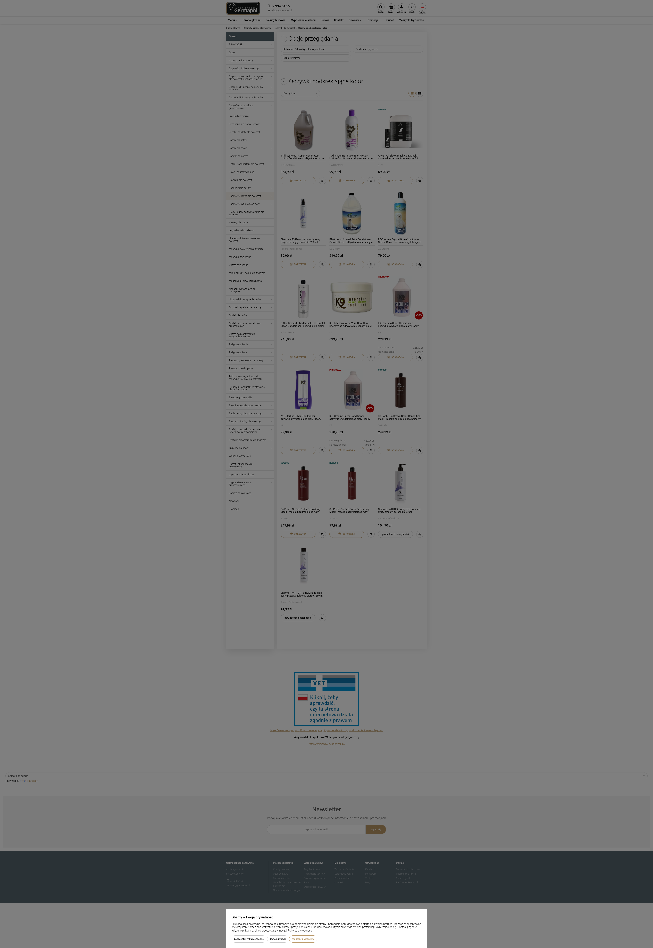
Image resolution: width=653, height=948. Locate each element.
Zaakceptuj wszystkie (303, 939)
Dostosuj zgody (278, 939)
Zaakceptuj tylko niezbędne (249, 939)
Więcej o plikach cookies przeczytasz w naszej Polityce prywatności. (272, 930)
